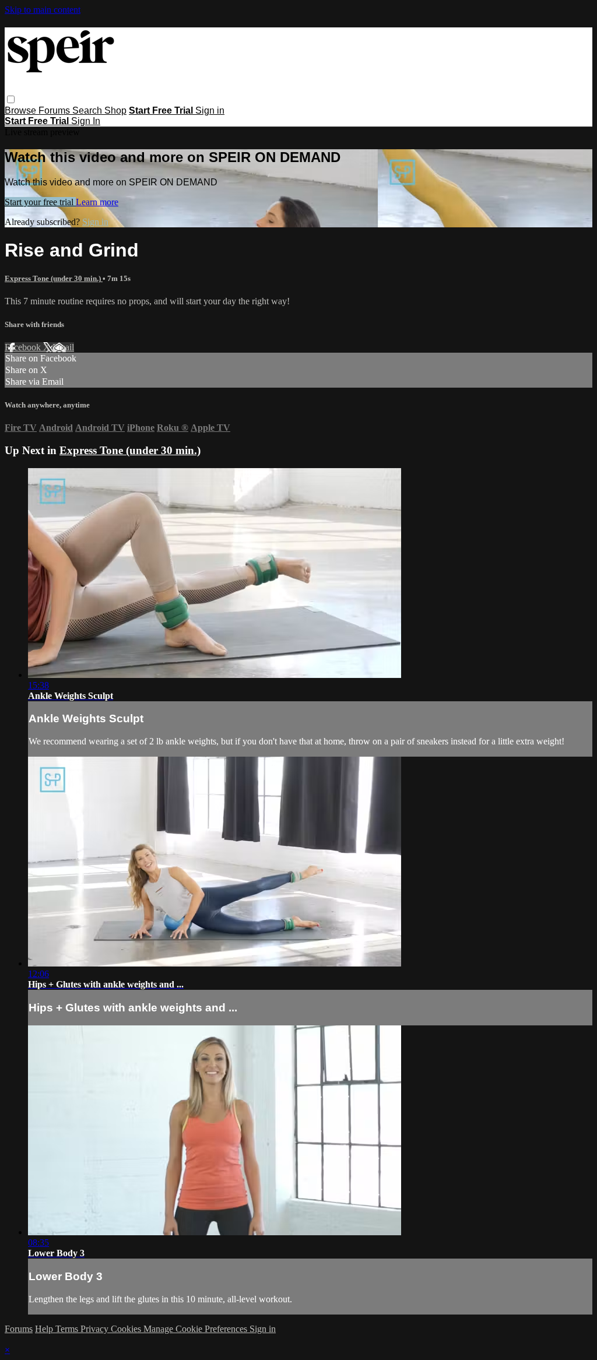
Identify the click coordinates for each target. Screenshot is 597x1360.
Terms (67, 1329)
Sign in (209, 110)
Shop (115, 110)
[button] (11, 99)
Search (88, 110)
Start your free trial (40, 202)
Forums (55, 110)
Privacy (95, 1329)
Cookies (127, 1329)
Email (63, 347)
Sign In (85, 121)
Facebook (24, 347)
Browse (21, 110)
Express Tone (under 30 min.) (54, 278)
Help (45, 1329)
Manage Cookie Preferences (196, 1329)
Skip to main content (42, 10)
